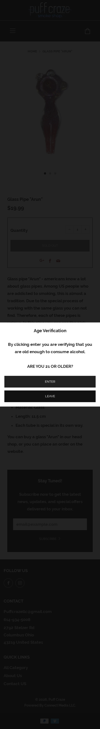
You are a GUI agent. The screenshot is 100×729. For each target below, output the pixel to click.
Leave (50, 396)
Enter (50, 381)
